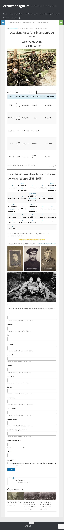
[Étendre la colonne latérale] (3, 22)
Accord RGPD (12, 460)
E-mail (10, 451)
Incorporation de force (20, 22)
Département (11, 398)
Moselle (45, 22)
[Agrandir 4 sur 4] (54, 274)
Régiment (10, 365)
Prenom (10, 324)
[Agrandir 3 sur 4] (54, 248)
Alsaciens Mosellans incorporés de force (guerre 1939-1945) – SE (30, 504)
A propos (13, 18)
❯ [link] (55, 165)
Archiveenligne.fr (16, 6)
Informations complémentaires (17, 430)
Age (9, 335)
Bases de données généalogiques (49, 14)
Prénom (9, 447)
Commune (11, 376)
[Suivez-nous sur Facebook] (26, 526)
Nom (9, 314)
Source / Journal (12, 419)
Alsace (10, 22)
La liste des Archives (31, 14)
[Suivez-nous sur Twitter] (30, 526)
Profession (11, 344)
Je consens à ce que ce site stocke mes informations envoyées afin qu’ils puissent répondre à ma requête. (33, 464)
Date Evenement (12, 408)
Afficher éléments (14, 92)
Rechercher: (32, 92)
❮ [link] (49, 165)
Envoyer (11, 469)
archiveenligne (14, 28)
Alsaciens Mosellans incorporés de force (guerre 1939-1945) (46, 504)
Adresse (10, 387)
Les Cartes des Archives (16, 14)
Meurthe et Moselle (35, 22)
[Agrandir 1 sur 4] (21, 248)
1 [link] (52, 165)
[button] (13, 97)
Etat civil (10, 355)
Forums (5, 18)
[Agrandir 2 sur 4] (38, 248)
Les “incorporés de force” (15, 502)
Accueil (5, 14)
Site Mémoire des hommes (45, 243)
